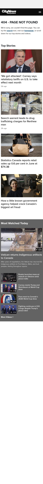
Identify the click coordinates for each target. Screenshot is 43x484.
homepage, (29, 30)
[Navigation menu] (40, 12)
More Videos (6, 317)
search (10, 30)
